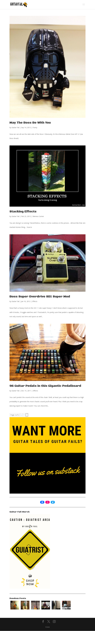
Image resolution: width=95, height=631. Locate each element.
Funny (35, 127)
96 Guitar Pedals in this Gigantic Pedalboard (45, 386)
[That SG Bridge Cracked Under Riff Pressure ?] (56, 609)
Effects (34, 301)
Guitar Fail (15, 127)
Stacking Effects (23, 211)
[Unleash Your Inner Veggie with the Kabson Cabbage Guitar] (25, 609)
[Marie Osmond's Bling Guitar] (66, 609)
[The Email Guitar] (45, 609)
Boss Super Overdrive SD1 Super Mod (40, 296)
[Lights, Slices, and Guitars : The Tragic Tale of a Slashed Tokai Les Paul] (35, 609)
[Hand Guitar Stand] (14, 609)
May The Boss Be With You (30, 123)
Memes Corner (38, 216)
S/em (47, 627)
